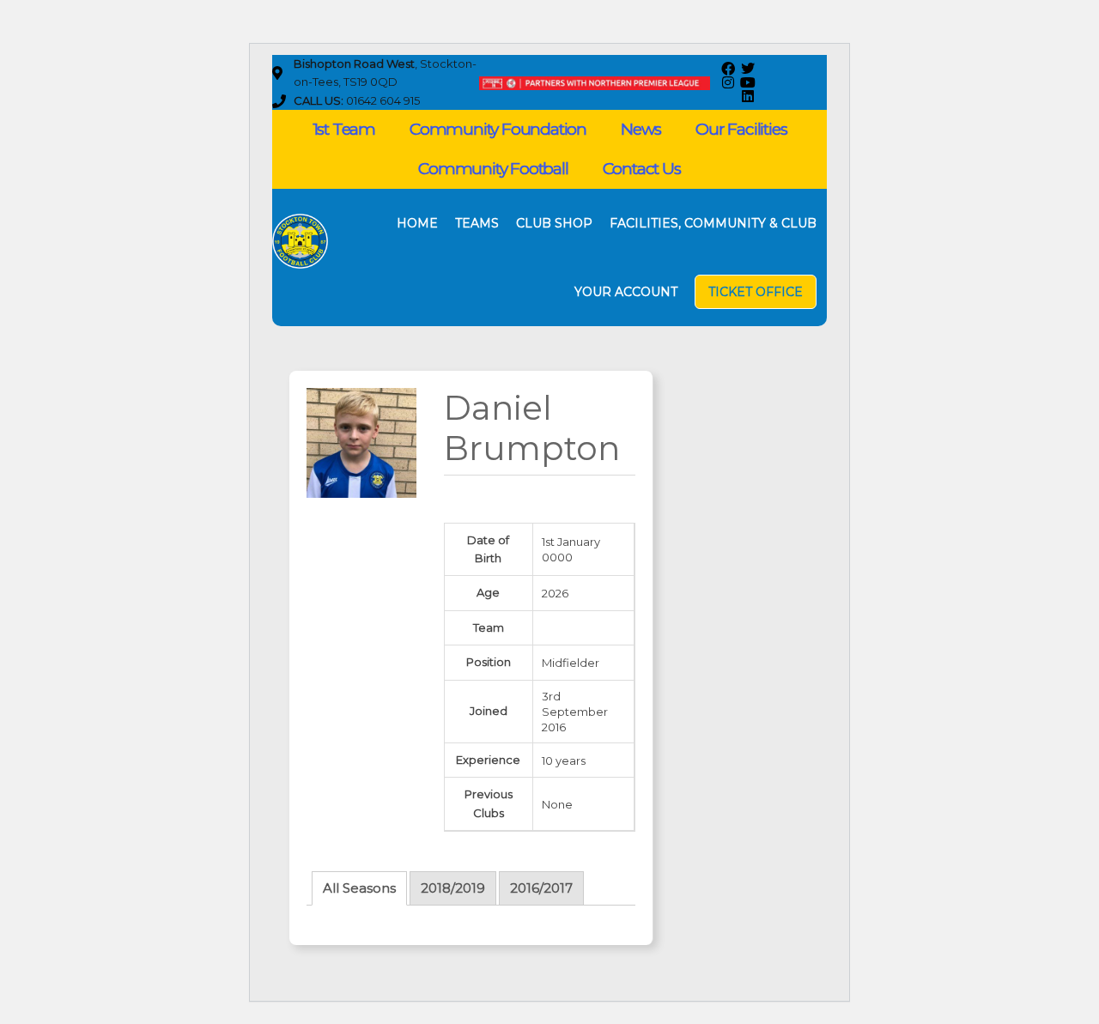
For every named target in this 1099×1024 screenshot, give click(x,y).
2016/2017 (541, 888)
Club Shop (554, 223)
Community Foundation (498, 129)
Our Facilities (740, 129)
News (641, 129)
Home (417, 223)
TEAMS (477, 223)
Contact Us (642, 169)
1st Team (344, 129)
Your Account (625, 292)
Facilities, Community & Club (713, 223)
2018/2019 (453, 888)
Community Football (493, 169)
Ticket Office (755, 292)
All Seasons (359, 888)
